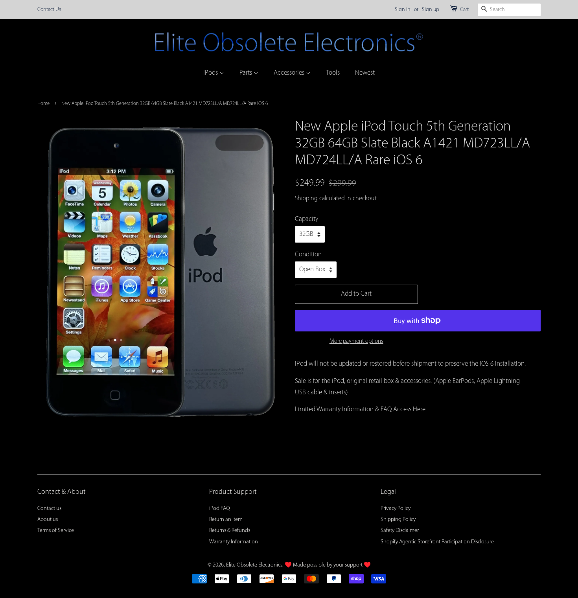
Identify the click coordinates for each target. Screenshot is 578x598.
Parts (246, 73)
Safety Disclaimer (400, 531)
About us (47, 520)
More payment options (356, 341)
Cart (464, 10)
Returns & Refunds (229, 531)
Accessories (290, 73)
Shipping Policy (398, 520)
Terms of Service (55, 531)
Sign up (430, 10)
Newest (365, 73)
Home (43, 103)
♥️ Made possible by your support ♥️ (328, 565)
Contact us (49, 509)
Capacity (306, 219)
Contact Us (49, 10)
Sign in (402, 10)
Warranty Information (233, 542)
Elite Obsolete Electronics (254, 565)
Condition (308, 254)
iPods (211, 73)
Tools (333, 73)
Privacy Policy (395, 509)
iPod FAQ (219, 509)
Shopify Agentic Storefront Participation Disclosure (437, 542)
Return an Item (226, 520)
